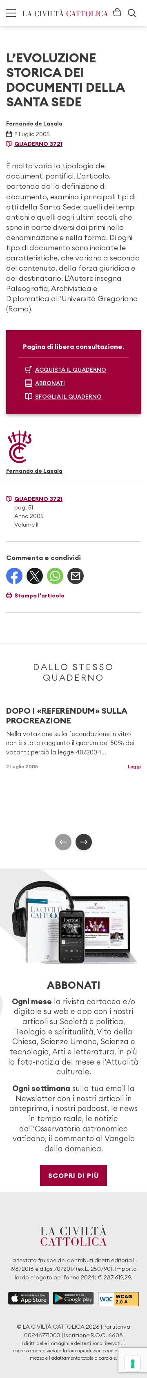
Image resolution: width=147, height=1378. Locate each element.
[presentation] (63, 842)
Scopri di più (73, 1175)
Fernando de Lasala (34, 123)
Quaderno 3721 (38, 144)
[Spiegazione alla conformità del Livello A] (118, 1299)
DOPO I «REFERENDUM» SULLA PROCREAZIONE (66, 715)
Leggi (134, 766)
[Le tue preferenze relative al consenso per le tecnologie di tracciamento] (132, 1363)
